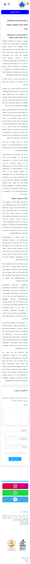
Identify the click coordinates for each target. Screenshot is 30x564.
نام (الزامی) (24, 430)
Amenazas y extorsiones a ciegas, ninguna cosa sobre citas (17, 24)
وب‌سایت (24, 447)
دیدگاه (25, 405)
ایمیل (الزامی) (23, 439)
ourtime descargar (7, 222)
